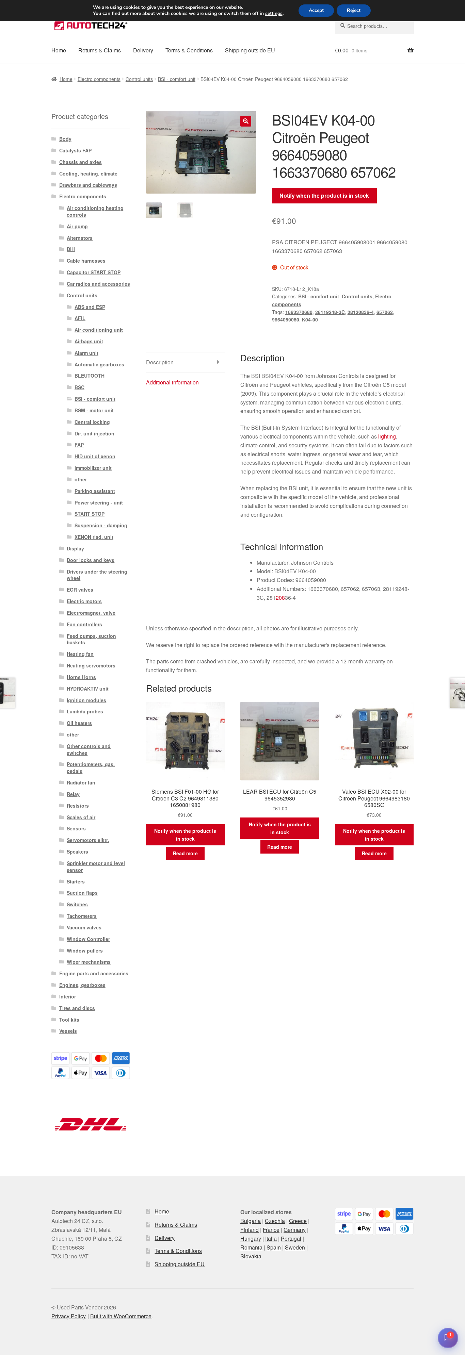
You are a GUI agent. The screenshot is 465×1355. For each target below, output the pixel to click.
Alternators (80, 237)
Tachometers (82, 915)
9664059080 (285, 319)
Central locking (92, 421)
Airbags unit (89, 341)
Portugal (291, 1238)
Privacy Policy (68, 1316)
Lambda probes (85, 711)
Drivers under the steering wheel (97, 575)
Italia (271, 1238)
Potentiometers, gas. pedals (91, 767)
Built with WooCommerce (120, 1316)
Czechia (275, 1221)
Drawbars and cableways (88, 184)
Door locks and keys (90, 560)
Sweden (295, 1247)
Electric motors (84, 601)
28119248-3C (330, 312)
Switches (77, 904)
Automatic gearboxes (99, 364)
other (81, 479)
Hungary (250, 1238)
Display (75, 548)
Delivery (143, 50)
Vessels (68, 1030)
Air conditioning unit (99, 329)
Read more (185, 853)
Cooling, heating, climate (88, 173)
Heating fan (80, 653)
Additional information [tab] (172, 382)
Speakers (77, 851)
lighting (387, 436)
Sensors (76, 828)
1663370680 (298, 312)
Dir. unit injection (94, 433)
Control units (139, 79)
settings (274, 14)
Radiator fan (81, 782)
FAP (79, 444)
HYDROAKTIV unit (88, 688)
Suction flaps (82, 892)
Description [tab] (160, 362)
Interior (67, 996)
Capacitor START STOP (94, 272)
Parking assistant (95, 491)
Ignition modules (86, 700)
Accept (316, 10)
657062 (384, 312)
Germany (295, 1230)
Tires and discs (77, 1008)
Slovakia (250, 1256)
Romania (251, 1247)
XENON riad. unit (94, 536)
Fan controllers (84, 624)
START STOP (90, 513)
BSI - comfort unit (176, 79)
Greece (298, 1221)
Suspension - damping (101, 525)
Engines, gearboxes (82, 984)
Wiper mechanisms (89, 961)
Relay (73, 794)
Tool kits (69, 1019)
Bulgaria (250, 1221)
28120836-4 (361, 312)
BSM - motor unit (94, 410)
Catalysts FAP (75, 150)
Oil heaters (79, 723)
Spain (274, 1247)
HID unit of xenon (95, 456)
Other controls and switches (89, 749)
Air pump (77, 226)
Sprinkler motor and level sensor (96, 866)
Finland (249, 1230)
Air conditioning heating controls (95, 211)
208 (280, 597)
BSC (79, 387)
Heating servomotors (91, 665)
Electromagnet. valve (91, 612)
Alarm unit (86, 352)
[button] (245, 121)
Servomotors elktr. (88, 840)
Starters (76, 881)
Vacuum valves (84, 927)
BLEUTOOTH (90, 375)
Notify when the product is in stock (324, 195)
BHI (71, 249)
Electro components (99, 79)
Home (58, 50)
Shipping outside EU (250, 50)
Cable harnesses (86, 260)
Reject (353, 10)
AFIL (80, 318)
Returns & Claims (99, 50)
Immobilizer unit (93, 467)
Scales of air (81, 817)
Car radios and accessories (98, 283)
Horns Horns (81, 677)
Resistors (78, 805)
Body (65, 138)
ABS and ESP (90, 306)
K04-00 (310, 319)
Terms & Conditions (189, 50)
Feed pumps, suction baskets (91, 639)
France (271, 1230)
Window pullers (85, 950)
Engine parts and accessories (93, 973)
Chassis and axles (80, 162)
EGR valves (80, 589)
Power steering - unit (99, 502)
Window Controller (88, 939)
